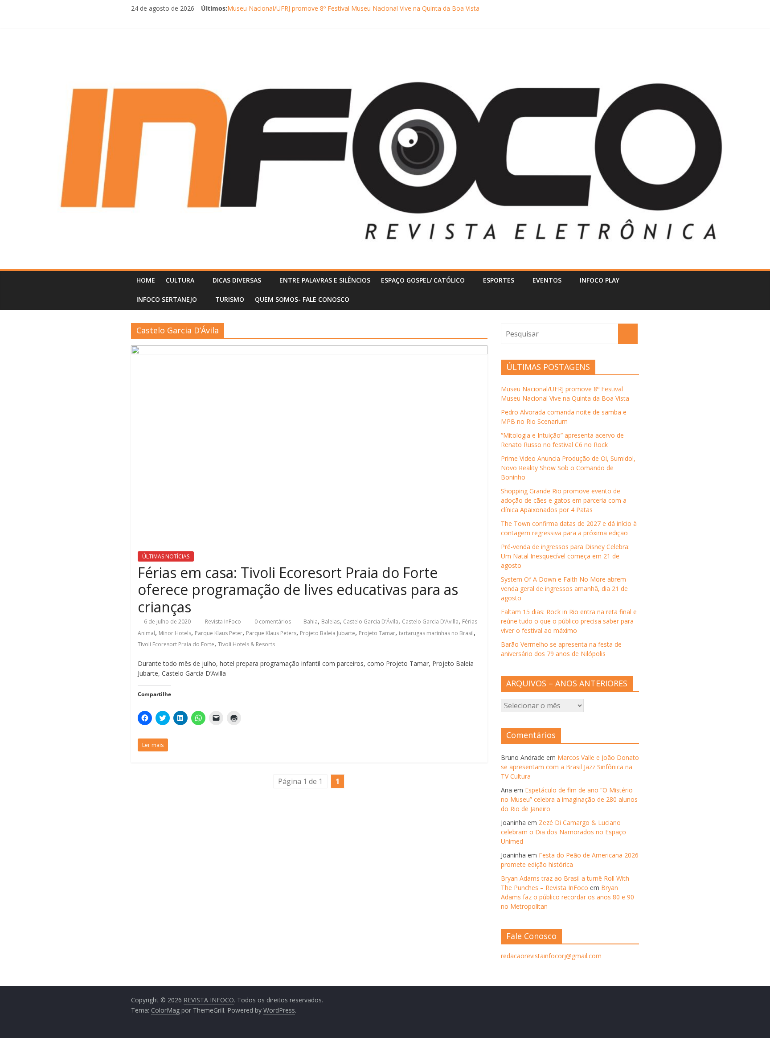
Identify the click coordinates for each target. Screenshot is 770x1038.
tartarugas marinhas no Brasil (436, 633)
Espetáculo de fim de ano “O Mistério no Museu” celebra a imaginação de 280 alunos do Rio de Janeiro (569, 799)
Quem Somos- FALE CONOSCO (302, 299)
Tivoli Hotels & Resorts (246, 644)
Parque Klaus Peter (218, 633)
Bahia (310, 621)
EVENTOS (546, 280)
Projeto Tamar (377, 633)
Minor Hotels (175, 633)
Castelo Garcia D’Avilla (430, 621)
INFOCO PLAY (599, 280)
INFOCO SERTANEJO (166, 299)
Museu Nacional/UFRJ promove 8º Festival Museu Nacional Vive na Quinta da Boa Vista (353, 8)
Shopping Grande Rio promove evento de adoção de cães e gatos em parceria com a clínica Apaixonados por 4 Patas (564, 500)
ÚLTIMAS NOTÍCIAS (165, 556)
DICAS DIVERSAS (237, 280)
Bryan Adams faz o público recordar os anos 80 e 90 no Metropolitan (567, 897)
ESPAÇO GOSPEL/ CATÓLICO (423, 280)
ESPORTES (498, 280)
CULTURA (180, 280)
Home (145, 280)
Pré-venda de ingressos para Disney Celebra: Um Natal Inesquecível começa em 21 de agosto (565, 556)
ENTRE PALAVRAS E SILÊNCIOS (324, 280)
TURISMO (229, 299)
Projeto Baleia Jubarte (327, 633)
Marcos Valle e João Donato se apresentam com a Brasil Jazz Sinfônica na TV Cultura (570, 766)
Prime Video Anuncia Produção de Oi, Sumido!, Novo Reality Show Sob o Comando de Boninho (568, 467)
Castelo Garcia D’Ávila (370, 621)
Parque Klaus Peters (271, 633)
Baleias (330, 621)
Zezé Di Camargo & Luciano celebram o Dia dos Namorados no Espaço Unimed (563, 831)
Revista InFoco (223, 621)
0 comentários (272, 621)
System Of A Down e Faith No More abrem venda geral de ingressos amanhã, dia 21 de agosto (564, 588)
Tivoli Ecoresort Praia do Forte (176, 644)
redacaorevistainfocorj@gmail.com (551, 956)
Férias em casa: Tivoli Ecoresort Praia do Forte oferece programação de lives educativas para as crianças (298, 589)
